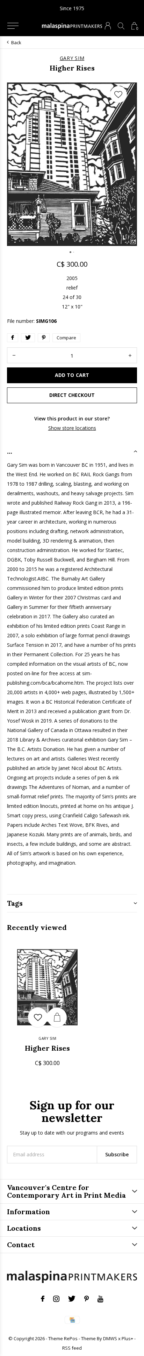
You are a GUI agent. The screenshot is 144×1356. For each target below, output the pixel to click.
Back (16, 42)
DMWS (110, 1338)
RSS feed (72, 1348)
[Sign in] (108, 25)
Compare (66, 337)
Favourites (118, 94)
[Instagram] (56, 1299)
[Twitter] (71, 1299)
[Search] (121, 25)
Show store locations (72, 428)
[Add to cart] (57, 1017)
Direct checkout (72, 395)
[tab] (72, 451)
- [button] (14, 355)
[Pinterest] (86, 1299)
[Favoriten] (37, 1017)
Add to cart (72, 375)
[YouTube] (100, 1299)
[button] (12, 26)
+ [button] (130, 355)
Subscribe (117, 1154)
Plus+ (127, 1338)
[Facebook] (42, 1299)
